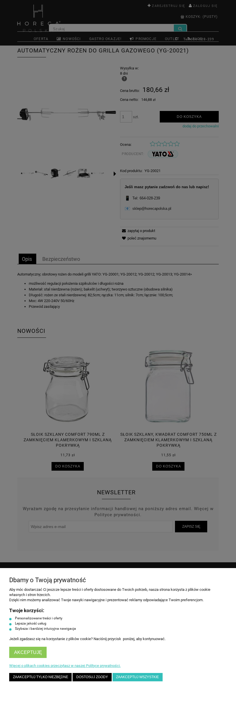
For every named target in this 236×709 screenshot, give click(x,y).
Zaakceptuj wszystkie (137, 677)
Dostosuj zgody (92, 677)
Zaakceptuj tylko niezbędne (40, 677)
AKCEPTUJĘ (28, 652)
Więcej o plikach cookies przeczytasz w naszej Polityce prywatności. (65, 665)
